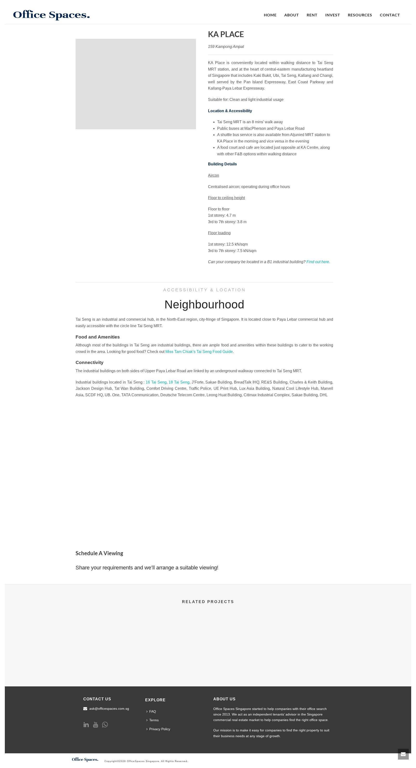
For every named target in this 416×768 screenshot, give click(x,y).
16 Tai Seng (156, 382)
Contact (390, 15)
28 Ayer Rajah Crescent (173, 659)
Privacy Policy (159, 729)
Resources (360, 15)
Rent (312, 15)
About (291, 15)
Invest (332, 15)
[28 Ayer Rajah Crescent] (173, 636)
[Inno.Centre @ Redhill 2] (311, 636)
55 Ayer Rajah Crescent (105, 659)
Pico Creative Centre (242, 659)
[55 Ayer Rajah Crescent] (105, 636)
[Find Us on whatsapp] (105, 725)
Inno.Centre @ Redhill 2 (311, 659)
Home (270, 15)
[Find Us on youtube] (95, 725)
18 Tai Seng (179, 382)
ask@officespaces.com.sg (109, 708)
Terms (154, 720)
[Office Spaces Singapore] (85, 759)
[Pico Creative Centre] (242, 636)
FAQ (152, 711)
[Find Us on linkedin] (86, 725)
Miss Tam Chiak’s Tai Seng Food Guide (199, 352)
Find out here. (318, 262)
